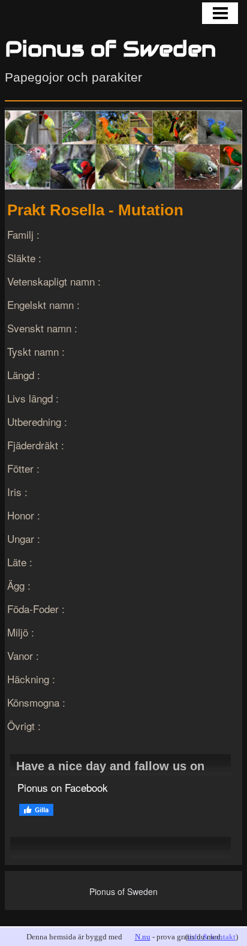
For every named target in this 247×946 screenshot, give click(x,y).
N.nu (142, 936)
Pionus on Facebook (62, 787)
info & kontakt (212, 936)
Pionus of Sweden (110, 48)
